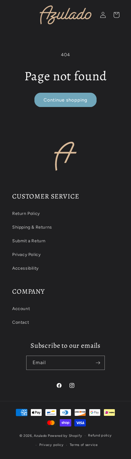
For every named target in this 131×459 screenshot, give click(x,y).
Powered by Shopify (65, 436)
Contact (20, 322)
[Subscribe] (97, 363)
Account (21, 308)
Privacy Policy (26, 254)
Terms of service (84, 445)
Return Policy (26, 213)
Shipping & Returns (32, 227)
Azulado (40, 436)
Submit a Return (29, 240)
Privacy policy (51, 445)
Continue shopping (65, 100)
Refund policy (100, 435)
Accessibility (25, 268)
